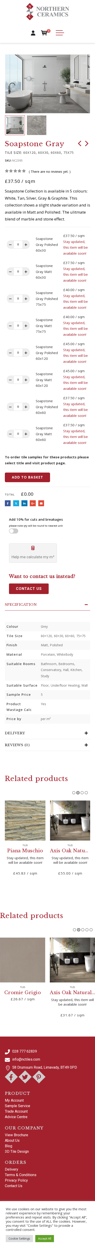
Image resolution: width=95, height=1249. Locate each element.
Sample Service (17, 1106)
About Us (12, 1140)
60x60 (56, 152)
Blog (8, 1146)
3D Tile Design (17, 1151)
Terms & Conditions (20, 1175)
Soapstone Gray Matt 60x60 (44, 434)
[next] (86, 144)
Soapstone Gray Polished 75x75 (47, 298)
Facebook (8, 503)
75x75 (68, 152)
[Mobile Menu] (60, 32)
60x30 (43, 152)
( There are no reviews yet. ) (50, 171)
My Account (14, 1100)
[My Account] (33, 33)
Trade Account (16, 1111)
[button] (12, 84)
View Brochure (16, 1135)
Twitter (16, 503)
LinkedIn (24, 503)
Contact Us (13, 1186)
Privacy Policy (16, 1180)
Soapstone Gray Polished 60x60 (47, 407)
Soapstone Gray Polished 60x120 (47, 352)
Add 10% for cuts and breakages (36, 522)
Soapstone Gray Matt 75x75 (44, 325)
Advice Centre (16, 1117)
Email (41, 503)
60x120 (29, 152)
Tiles (25, 845)
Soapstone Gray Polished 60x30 (47, 244)
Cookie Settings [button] (19, 1238)
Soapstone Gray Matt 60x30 (44, 271)
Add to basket (27, 477)
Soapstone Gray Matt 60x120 (44, 379)
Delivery (11, 1169)
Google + (33, 503)
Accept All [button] (44, 1238)
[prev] (79, 144)
